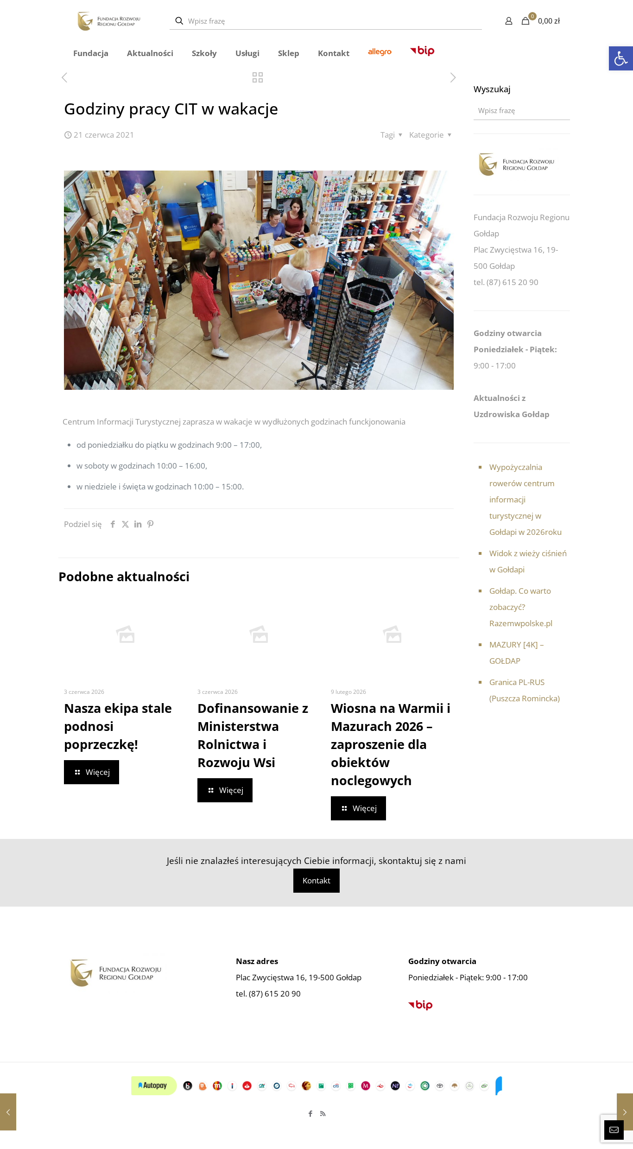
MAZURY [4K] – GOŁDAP (516, 652)
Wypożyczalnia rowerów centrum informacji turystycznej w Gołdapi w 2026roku (525, 499)
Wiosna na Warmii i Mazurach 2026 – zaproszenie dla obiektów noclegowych (390, 744)
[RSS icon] (322, 1113)
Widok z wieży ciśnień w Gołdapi (528, 561)
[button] (621, 58)
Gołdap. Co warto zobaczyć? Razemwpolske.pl (520, 606)
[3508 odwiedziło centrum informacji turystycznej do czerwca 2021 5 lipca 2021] (625, 1111)
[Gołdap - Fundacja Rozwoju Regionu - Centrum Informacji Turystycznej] (108, 21)
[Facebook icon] (310, 1113)
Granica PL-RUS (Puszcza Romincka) (524, 690)
